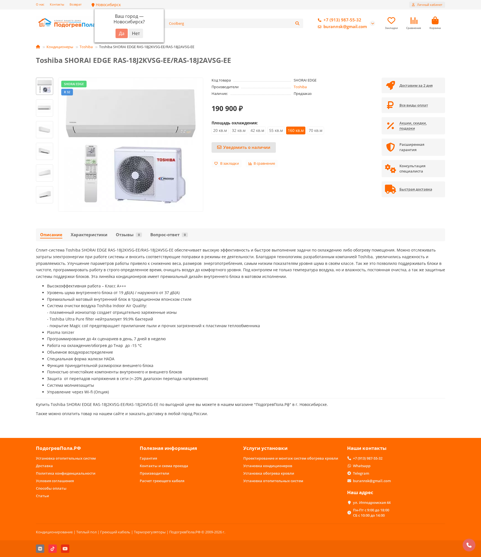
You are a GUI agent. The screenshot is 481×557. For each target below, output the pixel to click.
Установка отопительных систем (66, 458)
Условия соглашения (55, 480)
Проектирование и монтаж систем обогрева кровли (290, 458)
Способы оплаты (51, 488)
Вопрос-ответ (168, 235)
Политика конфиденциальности (65, 473)
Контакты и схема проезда (164, 465)
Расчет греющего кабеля (162, 480)
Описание (51, 235)
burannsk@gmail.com (345, 26)
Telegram (361, 473)
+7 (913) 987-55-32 (342, 20)
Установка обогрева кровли (268, 473)
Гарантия (148, 458)
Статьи (42, 495)
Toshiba (86, 46)
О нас (40, 4)
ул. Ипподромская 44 (372, 502)
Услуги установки (265, 448)
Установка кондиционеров (267, 465)
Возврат (76, 4)
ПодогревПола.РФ (58, 448)
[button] (44, 78)
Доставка (44, 465)
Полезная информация (168, 448)
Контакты (57, 4)
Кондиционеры (59, 46)
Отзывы (128, 235)
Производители (154, 473)
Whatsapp (361, 465)
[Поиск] (297, 23)
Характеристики (89, 235)
